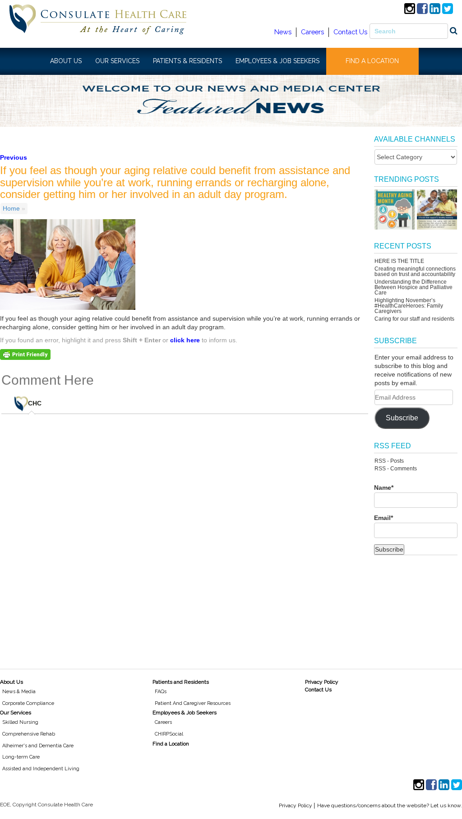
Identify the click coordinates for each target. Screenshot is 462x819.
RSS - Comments (395, 468)
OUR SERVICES (117, 60)
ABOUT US (66, 60)
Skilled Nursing (20, 722)
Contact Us (350, 32)
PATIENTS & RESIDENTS (187, 60)
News (282, 32)
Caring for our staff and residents (414, 319)
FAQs (160, 692)
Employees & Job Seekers (184, 712)
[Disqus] (185, 536)
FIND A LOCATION (372, 60)
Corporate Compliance (28, 703)
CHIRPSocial (169, 734)
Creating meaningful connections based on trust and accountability (415, 271)
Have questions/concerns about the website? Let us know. (389, 805)
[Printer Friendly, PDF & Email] (25, 354)
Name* (383, 487)
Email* (383, 517)
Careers (312, 32)
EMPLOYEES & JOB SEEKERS (277, 60)
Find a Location (170, 744)
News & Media (19, 692)
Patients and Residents (180, 682)
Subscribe (402, 418)
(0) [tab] (41, 400)
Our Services (15, 712)
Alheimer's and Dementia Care (38, 746)
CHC (35, 403)
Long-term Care (21, 757)
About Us (11, 682)
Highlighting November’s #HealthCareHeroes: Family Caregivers (408, 305)
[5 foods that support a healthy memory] (437, 209)
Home (11, 208)
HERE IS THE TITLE (399, 261)
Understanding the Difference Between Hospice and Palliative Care (413, 287)
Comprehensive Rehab (28, 734)
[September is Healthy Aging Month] (394, 209)
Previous (13, 157)
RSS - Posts (389, 461)
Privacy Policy (321, 682)
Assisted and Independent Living (40, 769)
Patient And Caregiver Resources (193, 703)
